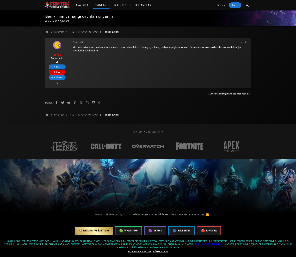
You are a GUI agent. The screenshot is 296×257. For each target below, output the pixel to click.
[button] (109, 5)
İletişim (135, 214)
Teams (155, 230)
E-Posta (209, 230)
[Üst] (203, 214)
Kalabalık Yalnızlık (139, 251)
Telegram (181, 230)
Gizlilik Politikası (166, 214)
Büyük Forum (160, 251)
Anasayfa (194, 214)
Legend (98, 214)
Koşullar (147, 214)
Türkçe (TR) (115, 214)
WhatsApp (128, 230)
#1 (246, 42)
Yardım (183, 214)
